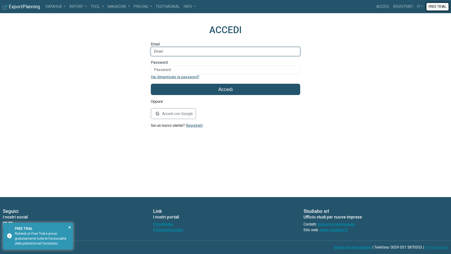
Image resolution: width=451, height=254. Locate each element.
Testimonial (168, 6)
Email (155, 44)
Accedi (382, 6)
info (188, 6)
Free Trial (437, 6)
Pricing (141, 6)
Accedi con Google (177, 113)
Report (76, 6)
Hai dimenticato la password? (175, 77)
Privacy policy (436, 247)
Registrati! (194, 125)
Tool (96, 6)
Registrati (403, 6)
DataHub (54, 6)
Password (159, 62)
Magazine (117, 6)
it (418, 6)
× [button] (69, 227)
